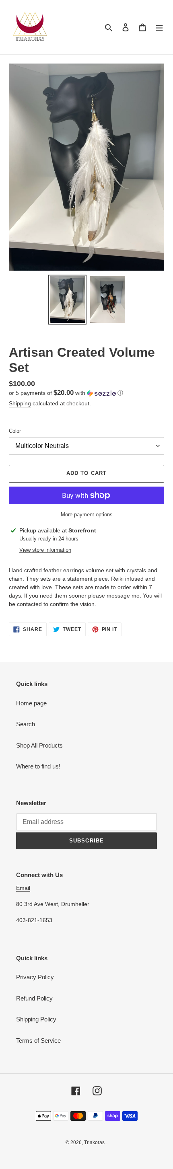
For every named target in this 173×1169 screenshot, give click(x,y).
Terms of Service (38, 1040)
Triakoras (94, 1142)
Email (23, 888)
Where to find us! (38, 766)
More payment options (87, 515)
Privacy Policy (35, 977)
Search (25, 724)
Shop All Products (39, 745)
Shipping (20, 403)
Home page (31, 703)
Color (15, 431)
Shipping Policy (36, 1019)
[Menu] (159, 27)
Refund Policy (34, 998)
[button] (66, 393)
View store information (45, 550)
